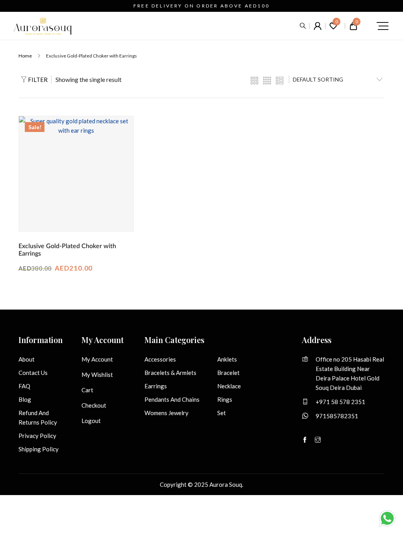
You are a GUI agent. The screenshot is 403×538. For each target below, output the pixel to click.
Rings (224, 399)
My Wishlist (97, 374)
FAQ (24, 386)
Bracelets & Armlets (170, 372)
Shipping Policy (38, 449)
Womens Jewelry (166, 412)
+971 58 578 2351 (340, 401)
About (26, 359)
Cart (87, 389)
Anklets (227, 359)
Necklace (229, 386)
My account (97, 359)
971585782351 (337, 415)
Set (221, 412)
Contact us (33, 372)
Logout (91, 420)
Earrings (155, 386)
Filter (37, 79)
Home (25, 56)
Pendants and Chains (172, 399)
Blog (24, 399)
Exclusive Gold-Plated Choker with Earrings (67, 250)
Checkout (93, 405)
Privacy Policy (37, 435)
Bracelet (228, 372)
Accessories (160, 359)
